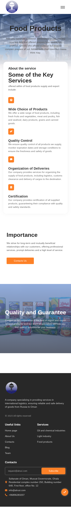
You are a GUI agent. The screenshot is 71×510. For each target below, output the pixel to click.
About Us (10, 436)
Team (8, 453)
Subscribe (53, 471)
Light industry (44, 436)
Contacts (9, 441)
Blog (7, 447)
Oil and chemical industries (51, 430)
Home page (11, 430)
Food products (44, 441)
